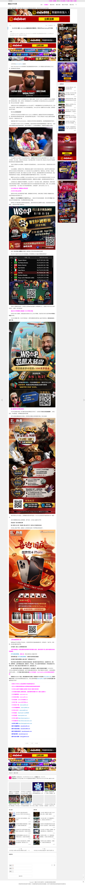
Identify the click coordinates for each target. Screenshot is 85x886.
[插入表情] (52, 865)
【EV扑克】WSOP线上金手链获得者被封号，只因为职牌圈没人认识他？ (70, 111)
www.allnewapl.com (23, 734)
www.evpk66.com (24, 704)
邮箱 (11, 868)
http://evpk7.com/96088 (23, 712)
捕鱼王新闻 (52, 4)
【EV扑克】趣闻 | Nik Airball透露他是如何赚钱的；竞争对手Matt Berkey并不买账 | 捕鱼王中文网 (35, 778)
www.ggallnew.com (24, 736)
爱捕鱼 (36, 776)
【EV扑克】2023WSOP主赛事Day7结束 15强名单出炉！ (70, 94)
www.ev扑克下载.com (23, 702)
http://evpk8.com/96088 (42, 672)
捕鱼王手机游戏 (65, 4)
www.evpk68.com (23, 710)
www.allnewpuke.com (27, 731)
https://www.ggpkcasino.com (25, 723)
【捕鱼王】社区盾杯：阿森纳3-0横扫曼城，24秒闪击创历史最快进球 (14, 806)
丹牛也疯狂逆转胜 (22, 656)
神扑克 (58, 0)
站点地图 (46, 882)
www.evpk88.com (25, 707)
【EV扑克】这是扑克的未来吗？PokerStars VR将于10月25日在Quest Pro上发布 (23, 814)
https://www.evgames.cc (24, 718)
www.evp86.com (19, 63)
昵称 (11, 865)
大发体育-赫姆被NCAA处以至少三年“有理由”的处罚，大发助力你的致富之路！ (23, 837)
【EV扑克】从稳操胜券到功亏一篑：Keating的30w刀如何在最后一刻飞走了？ (70, 128)
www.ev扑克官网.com (23, 699)
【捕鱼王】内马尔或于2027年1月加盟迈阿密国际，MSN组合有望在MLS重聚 (26, 806)
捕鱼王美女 (72, 4)
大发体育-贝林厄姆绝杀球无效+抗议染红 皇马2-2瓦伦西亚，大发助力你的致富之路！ (47, 825)
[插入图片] (54, 865)
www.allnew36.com (25, 726)
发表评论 (51, 25)
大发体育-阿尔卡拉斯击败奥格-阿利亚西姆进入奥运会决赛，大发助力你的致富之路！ (23, 831)
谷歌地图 (54, 882)
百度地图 (50, 882)
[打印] (46, 25)
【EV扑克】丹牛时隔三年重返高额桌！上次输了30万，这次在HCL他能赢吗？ (49, 806)
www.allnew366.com (25, 728)
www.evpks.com (24, 694)
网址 (10, 871)
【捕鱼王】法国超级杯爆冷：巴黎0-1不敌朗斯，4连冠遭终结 (49, 793)
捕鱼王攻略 (58, 4)
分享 (37, 743)
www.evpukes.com (22, 715)
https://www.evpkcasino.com (25, 720)
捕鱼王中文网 (12, 4)
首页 (41, 4)
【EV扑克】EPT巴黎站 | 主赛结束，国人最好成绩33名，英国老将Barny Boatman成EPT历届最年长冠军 (47, 831)
